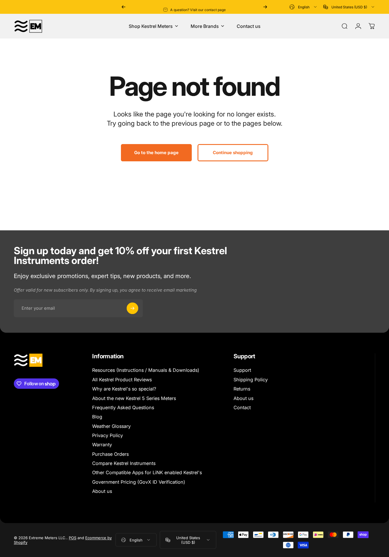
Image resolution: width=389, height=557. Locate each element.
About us (102, 491)
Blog (97, 417)
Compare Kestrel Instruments (123, 463)
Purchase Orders (110, 454)
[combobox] (303, 7)
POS (72, 537)
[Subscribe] (132, 308)
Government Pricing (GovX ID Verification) (138, 482)
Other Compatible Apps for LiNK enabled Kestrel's (147, 472)
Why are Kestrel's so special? (124, 389)
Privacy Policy (107, 435)
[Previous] (123, 7)
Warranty (102, 444)
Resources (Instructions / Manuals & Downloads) (145, 370)
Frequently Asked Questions (123, 407)
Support (242, 370)
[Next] (265, 7)
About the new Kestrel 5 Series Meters (134, 398)
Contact (242, 407)
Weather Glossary (111, 426)
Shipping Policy (251, 379)
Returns (242, 389)
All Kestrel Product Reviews (122, 379)
